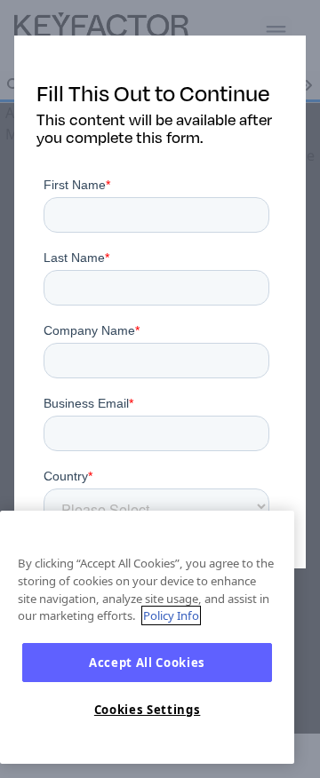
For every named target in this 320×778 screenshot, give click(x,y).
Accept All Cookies (147, 663)
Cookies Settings (147, 710)
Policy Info (171, 615)
